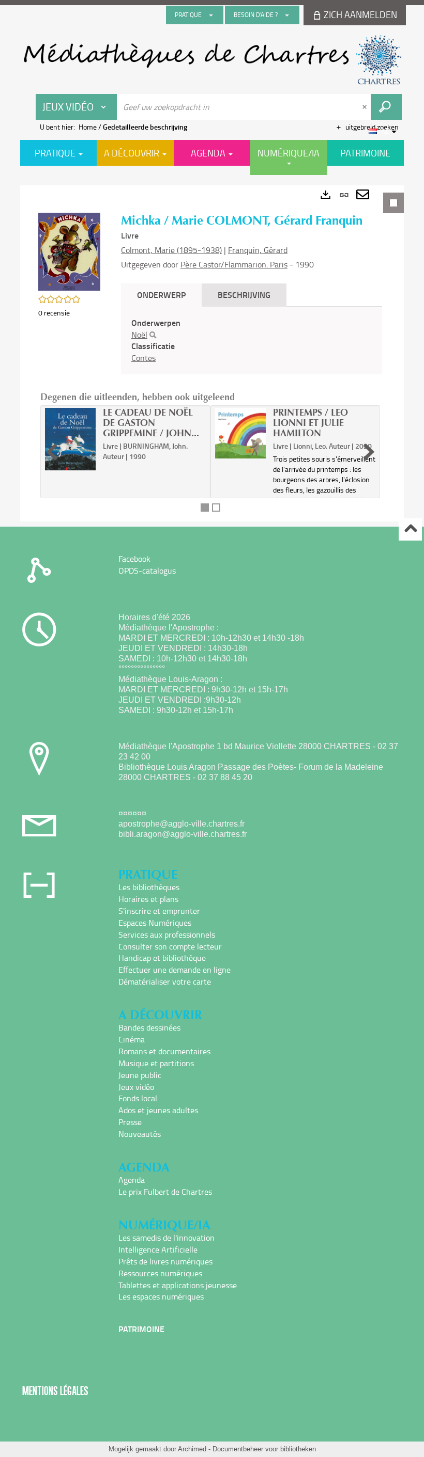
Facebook (134, 558)
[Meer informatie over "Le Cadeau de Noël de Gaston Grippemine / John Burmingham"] (70, 439)
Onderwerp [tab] (161, 294)
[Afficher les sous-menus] (211, 15)
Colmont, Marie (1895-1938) (171, 250)
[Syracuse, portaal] (212, 60)
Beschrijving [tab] (244, 294)
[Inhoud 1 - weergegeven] (205, 507)
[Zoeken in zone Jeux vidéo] (386, 107)
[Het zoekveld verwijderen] (365, 107)
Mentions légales (55, 1391)
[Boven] (410, 529)
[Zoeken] (152, 335)
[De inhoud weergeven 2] (216, 507)
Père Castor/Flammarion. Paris (233, 264)
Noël (139, 334)
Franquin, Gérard (257, 250)
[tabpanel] (212, 353)
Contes (143, 357)
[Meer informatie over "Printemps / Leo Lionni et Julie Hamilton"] (240, 433)
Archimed (192, 1449)
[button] (69, 251)
